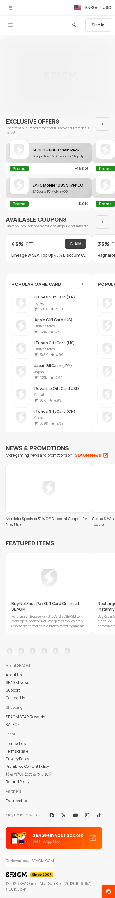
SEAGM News (17, 682)
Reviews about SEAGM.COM (30, 860)
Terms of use (16, 743)
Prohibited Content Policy (27, 766)
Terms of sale (17, 751)
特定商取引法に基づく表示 (29, 774)
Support (13, 690)
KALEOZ (13, 724)
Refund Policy (17, 781)
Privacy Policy (17, 758)
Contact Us (15, 697)
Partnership (16, 800)
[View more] (82, 284)
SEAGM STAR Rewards (25, 717)
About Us (14, 675)
